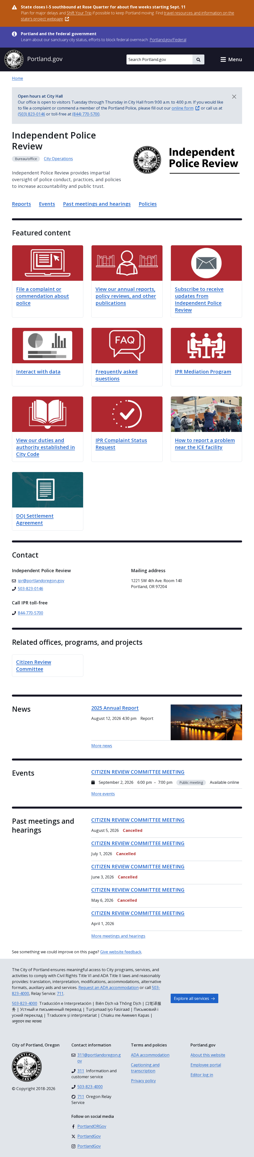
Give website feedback (120, 952)
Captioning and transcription (145, 1067)
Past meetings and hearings (97, 203)
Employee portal (205, 1065)
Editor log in (201, 1074)
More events (103, 793)
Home (17, 78)
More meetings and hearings (118, 936)
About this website (207, 1055)
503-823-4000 (24, 1003)
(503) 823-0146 (31, 114)
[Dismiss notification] (234, 96)
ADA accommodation (150, 1055)
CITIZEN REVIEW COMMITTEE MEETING (138, 820)
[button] (231, 59)
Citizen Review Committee (33, 665)
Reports (21, 203)
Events (47, 203)
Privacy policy (143, 1080)
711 (60, 993)
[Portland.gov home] (33, 59)
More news (101, 745)
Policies (148, 203)
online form (182, 108)
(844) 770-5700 (85, 114)
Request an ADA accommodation (108, 987)
